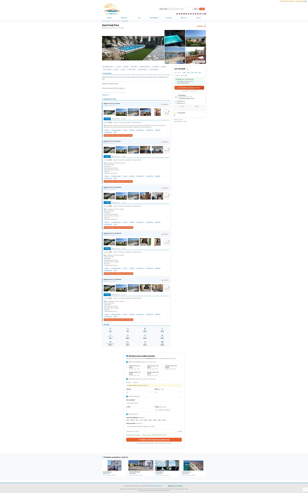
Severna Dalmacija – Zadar (108, 21)
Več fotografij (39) (199, 61)
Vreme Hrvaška (154, 17)
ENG (132, 420)
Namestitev (124, 17)
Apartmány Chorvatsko (154, 490)
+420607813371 (180, 101)
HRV (159, 420)
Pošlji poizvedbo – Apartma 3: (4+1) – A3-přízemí (119, 227)
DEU (137, 420)
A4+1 (185, 72)
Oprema (108, 118)
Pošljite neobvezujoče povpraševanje (155, 440)
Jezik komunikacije (135, 417)
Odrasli (129, 389)
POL (164, 420)
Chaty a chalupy (184, 488)
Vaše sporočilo (134, 423)
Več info (198, 17)
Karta (182, 106)
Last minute (169, 17)
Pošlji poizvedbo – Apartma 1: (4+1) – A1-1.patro (119, 135)
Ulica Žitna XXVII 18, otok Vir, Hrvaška (113, 28)
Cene (124, 118)
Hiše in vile (184, 17)
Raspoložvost (116, 118)
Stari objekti (141, 490)
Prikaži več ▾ (105, 95)
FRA (150, 420)
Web (198, 106)
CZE (127, 420)
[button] (189, 114)
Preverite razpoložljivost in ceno (190, 88)
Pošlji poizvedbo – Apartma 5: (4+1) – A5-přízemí (119, 319)
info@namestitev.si (157, 485)
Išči (202, 9)
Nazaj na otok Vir (178, 119)
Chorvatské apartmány (164, 490)
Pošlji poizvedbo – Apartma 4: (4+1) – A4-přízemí (119, 273)
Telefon (160, 407)
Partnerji (146, 490)
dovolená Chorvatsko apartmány (135, 488)
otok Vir (118, 21)
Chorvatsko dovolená (147, 488)
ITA (141, 420)
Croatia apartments (176, 488)
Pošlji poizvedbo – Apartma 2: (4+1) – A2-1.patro (119, 181)
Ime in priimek (131, 400)
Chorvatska (155, 488)
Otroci (159, 389)
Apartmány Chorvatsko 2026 (165, 488)
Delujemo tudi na (123, 488)
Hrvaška (109, 17)
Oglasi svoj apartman (176, 486)
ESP (145, 420)
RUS (154, 420)
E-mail (128, 407)
